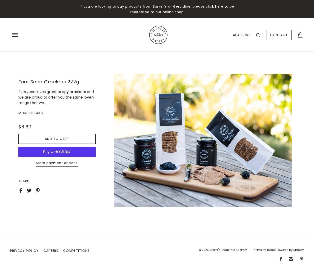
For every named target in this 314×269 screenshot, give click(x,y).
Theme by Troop (263, 250)
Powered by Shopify (290, 250)
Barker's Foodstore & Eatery (228, 250)
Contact (279, 35)
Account (242, 35)
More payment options (57, 163)
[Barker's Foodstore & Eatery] (158, 34)
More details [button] (30, 113)
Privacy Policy (24, 250)
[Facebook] (281, 258)
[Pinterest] (301, 258)
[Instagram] (291, 258)
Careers (50, 250)
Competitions (76, 250)
